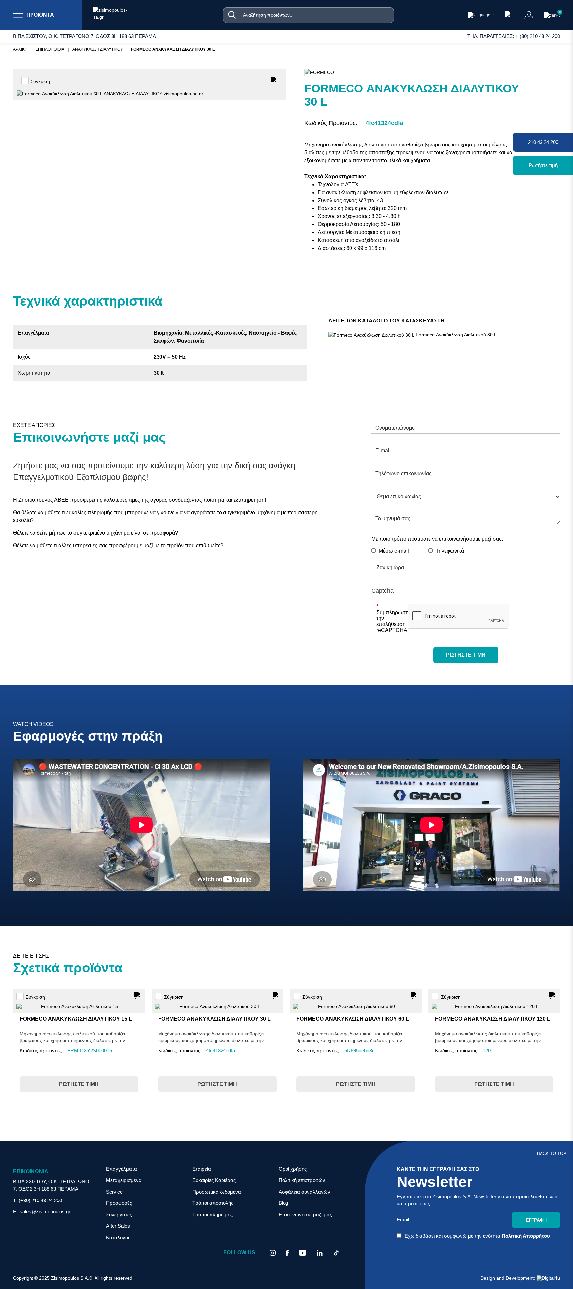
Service (114, 1192)
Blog (283, 1203)
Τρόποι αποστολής (212, 1203)
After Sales (118, 1226)
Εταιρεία (201, 1169)
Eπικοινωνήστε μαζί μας (305, 1214)
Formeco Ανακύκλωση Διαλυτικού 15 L (76, 1019)
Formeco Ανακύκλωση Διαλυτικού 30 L (173, 49)
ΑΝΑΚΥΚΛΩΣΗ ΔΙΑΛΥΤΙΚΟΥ (97, 49)
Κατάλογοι (117, 1237)
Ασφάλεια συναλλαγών (304, 1192)
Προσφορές (119, 1203)
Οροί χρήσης (293, 1169)
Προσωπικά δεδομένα (216, 1192)
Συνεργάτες (119, 1214)
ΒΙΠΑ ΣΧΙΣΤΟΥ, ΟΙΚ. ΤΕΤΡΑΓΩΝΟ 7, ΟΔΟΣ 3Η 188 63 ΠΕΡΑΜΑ (51, 1185)
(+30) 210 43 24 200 (40, 1200)
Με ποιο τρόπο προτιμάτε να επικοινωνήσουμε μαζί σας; (437, 539)
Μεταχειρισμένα (124, 1180)
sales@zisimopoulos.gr (45, 1211)
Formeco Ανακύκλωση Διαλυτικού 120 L (492, 1019)
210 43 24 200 (543, 142)
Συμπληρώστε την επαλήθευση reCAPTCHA (389, 621)
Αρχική (20, 49)
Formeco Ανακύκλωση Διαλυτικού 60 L (352, 1019)
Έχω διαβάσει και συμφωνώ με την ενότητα (476, 1236)
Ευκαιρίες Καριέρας (214, 1180)
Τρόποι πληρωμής (212, 1214)
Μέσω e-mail (394, 551)
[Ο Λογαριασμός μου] (529, 15)
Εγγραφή (536, 1220)
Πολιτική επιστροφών (302, 1180)
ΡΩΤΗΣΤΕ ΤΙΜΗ (466, 655)
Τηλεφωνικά (450, 551)
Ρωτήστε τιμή (543, 165)
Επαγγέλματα (121, 1169)
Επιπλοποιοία (49, 49)
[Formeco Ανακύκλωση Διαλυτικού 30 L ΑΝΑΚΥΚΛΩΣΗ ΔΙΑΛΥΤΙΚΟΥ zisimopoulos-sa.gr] (149, 85)
